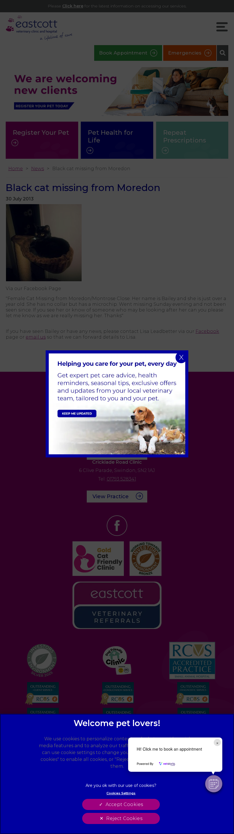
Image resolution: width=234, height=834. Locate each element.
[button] (213, 783)
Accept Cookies (124, 804)
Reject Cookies (124, 818)
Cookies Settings (121, 793)
